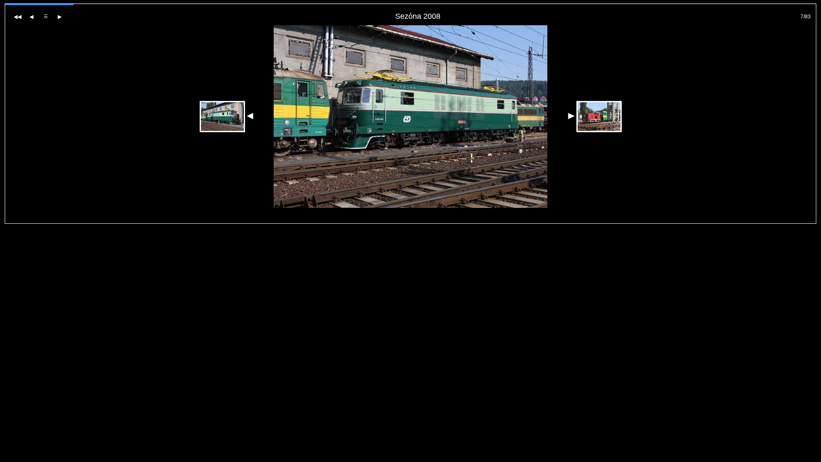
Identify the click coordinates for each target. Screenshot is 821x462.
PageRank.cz (411, 219)
